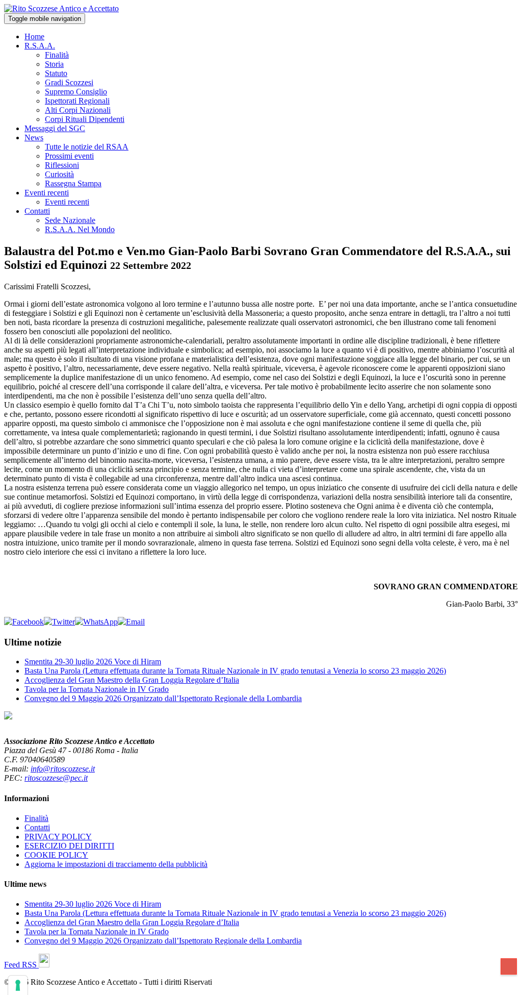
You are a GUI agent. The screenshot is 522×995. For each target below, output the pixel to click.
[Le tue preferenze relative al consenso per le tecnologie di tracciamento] (18, 985)
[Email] (131, 621)
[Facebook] (24, 621)
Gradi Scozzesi (69, 82)
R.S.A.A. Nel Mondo (80, 229)
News (33, 137)
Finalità (57, 55)
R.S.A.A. (39, 45)
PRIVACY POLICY (58, 836)
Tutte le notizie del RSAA (86, 146)
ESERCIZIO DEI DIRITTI (69, 845)
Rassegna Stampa (73, 183)
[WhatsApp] (96, 621)
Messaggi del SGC (54, 128)
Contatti (37, 211)
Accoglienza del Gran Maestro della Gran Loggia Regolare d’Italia (131, 680)
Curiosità (59, 174)
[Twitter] (59, 621)
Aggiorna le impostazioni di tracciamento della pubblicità (115, 864)
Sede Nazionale (70, 220)
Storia (54, 64)
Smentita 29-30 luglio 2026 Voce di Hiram (92, 661)
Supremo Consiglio (76, 91)
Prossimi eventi (69, 156)
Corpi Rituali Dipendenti (84, 119)
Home (34, 36)
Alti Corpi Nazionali (78, 110)
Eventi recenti (46, 192)
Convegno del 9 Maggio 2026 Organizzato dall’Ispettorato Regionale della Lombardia (163, 698)
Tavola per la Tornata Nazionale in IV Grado (96, 689)
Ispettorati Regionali (77, 100)
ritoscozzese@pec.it (56, 778)
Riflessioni (62, 165)
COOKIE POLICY (56, 855)
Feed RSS (21, 964)
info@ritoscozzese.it (63, 768)
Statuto (56, 73)
